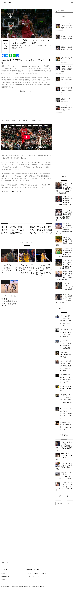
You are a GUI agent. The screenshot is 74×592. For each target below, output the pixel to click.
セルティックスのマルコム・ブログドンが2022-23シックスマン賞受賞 (64, 264)
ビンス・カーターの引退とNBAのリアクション (66, 79)
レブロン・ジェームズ (44, 46)
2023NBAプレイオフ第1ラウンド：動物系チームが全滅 (64, 241)
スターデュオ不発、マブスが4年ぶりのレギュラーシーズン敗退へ (64, 298)
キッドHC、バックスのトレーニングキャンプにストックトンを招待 (64, 476)
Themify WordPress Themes (36, 586)
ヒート (35, 46)
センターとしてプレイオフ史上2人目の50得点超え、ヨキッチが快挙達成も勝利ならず (64, 228)
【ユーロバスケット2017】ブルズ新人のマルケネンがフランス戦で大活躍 (64, 486)
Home (3, 573)
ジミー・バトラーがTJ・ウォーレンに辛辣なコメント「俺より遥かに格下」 (64, 446)
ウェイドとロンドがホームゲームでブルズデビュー (64, 456)
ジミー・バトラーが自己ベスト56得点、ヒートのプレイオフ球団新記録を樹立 (64, 252)
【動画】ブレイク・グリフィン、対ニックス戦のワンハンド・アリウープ (40, 230)
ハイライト (30, 46)
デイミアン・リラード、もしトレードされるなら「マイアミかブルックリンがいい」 (64, 201)
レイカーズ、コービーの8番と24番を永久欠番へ (66, 388)
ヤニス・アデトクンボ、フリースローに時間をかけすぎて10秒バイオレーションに (66, 413)
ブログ (5, 251)
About (3, 579)
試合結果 (14, 48)
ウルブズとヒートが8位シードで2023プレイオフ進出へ (9, 269)
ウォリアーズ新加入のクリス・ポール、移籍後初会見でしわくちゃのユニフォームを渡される (64, 188)
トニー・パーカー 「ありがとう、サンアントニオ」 (66, 59)
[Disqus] (26, 338)
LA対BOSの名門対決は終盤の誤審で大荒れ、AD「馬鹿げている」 (27, 269)
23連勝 (14, 46)
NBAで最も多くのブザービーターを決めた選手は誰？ (65, 354)
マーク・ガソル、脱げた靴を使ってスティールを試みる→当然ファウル (12, 230)
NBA (12, 191)
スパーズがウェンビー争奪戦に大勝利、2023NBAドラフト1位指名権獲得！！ (64, 215)
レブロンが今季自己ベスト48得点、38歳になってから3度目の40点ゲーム (44, 270)
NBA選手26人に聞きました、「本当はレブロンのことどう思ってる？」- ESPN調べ (66, 399)
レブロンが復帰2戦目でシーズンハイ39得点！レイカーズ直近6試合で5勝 (9, 301)
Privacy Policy (5, 576)
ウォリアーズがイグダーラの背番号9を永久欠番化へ (64, 466)
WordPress (23, 586)
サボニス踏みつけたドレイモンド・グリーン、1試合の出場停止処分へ (64, 275)
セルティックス (21, 46)
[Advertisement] (26, 105)
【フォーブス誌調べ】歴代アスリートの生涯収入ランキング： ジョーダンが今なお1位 (66, 320)
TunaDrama (6, 586)
